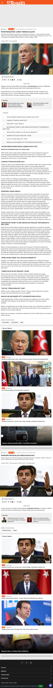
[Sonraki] (51, 436)
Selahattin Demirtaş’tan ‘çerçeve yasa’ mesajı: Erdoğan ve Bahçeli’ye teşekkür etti (23, 421)
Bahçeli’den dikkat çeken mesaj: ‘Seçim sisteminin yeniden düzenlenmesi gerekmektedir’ (25, 359)
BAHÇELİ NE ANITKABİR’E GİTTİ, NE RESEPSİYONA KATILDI (22, 142)
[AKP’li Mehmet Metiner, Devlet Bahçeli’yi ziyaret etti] (39, 104)
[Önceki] (2, 436)
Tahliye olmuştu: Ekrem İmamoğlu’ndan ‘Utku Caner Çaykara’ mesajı (20, 629)
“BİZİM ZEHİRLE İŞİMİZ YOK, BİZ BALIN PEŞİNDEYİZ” (20, 132)
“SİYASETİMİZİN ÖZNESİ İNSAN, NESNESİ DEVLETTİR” (21, 117)
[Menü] (2, 2)
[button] (14, 29)
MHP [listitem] (21, 322)
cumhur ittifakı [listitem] (5, 322)
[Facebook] (22, 662)
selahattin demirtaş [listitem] (6, 530)
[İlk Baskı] (16, 2)
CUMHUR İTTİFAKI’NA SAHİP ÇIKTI (15, 120)
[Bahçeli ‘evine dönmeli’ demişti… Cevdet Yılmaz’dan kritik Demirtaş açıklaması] (39, 519)
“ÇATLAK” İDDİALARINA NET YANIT (15, 139)
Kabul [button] (41, 686)
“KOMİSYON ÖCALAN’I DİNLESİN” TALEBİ (17, 135)
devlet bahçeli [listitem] (14, 322)
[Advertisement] (26, 15)
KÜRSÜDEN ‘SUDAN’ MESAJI (13, 123)
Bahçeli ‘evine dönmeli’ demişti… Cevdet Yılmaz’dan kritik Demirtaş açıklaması (22, 598)
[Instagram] (31, 662)
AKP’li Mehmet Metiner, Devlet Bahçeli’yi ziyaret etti (15, 390)
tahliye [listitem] (15, 530)
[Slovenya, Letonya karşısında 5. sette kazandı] (26, 435)
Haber (3, 357)
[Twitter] (26, 662)
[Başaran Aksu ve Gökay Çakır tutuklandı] (26, 644)
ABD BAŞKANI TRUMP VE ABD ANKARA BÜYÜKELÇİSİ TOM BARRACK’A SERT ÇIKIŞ (26, 128)
